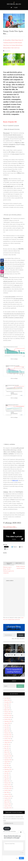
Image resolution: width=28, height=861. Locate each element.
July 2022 (6, 763)
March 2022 (7, 767)
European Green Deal (13, 42)
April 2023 (6, 750)
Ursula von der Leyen (15, 47)
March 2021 (7, 781)
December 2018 (7, 807)
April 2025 (6, 708)
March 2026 (7, 700)
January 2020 (7, 794)
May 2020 (6, 792)
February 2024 (7, 732)
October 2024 (7, 719)
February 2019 (7, 804)
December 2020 (7, 786)
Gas (10, 45)
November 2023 (7, 736)
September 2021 (8, 769)
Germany (13, 45)
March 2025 (7, 709)
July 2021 (6, 773)
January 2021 (7, 784)
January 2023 (7, 754)
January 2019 (7, 805)
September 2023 (8, 740)
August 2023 (7, 742)
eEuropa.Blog (14, 4)
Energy (19, 40)
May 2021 (6, 777)
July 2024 (6, 725)
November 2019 (7, 796)
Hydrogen (5, 47)
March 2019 (7, 802)
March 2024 (7, 731)
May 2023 (6, 748)
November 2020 (7, 788)
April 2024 (6, 729)
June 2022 (6, 765)
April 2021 (6, 779)
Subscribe (21, 635)
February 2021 (7, 782)
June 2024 (6, 727)
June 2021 (6, 775)
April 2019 (6, 800)
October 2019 (7, 798)
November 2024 (7, 717)
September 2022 (8, 759)
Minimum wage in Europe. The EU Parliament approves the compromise (8, 568)
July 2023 (6, 744)
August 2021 (7, 771)
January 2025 (7, 713)
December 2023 (7, 734)
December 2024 (7, 715)
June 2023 (6, 746)
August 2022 (7, 761)
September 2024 (8, 721)
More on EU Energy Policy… (10, 527)
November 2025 (7, 702)
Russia (9, 47)
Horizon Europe (19, 45)
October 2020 (7, 790)
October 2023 (7, 738)
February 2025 (7, 711)
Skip (17, 858)
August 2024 (7, 723)
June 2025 (6, 704)
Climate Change (14, 40)
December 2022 (7, 756)
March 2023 (7, 752)
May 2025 (6, 706)
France (7, 45)
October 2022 (7, 757)
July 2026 (6, 698)
